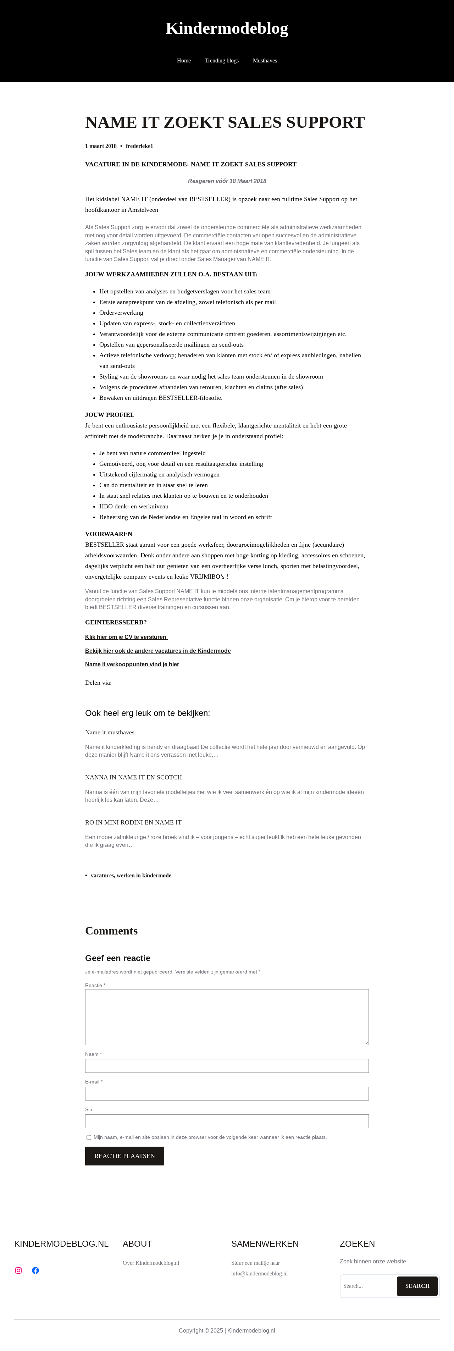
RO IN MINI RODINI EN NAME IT (133, 822)
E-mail (94, 1082)
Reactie (95, 985)
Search (417, 1286)
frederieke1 (139, 146)
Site (89, 1109)
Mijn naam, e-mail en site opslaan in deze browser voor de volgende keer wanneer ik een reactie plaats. (210, 1137)
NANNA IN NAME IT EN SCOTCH (133, 777)
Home (184, 60)
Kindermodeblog (227, 27)
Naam (93, 1054)
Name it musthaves (109, 732)
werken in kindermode (144, 875)
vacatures (102, 875)
